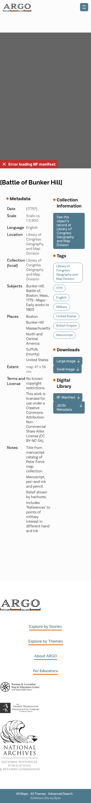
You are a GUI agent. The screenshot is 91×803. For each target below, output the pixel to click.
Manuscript (64, 335)
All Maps (22, 794)
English (61, 298)
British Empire (66, 326)
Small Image (66, 369)
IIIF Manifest (66, 397)
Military (61, 307)
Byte (57, 798)
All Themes (38, 794)
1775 (59, 288)
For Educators (45, 671)
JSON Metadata (64, 407)
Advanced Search (60, 794)
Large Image (66, 361)
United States (66, 316)
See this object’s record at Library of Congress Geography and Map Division (65, 231)
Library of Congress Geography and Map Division (67, 272)
